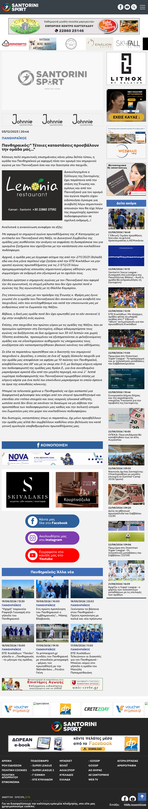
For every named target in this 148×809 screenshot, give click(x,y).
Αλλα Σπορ (67, 770)
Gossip (93, 765)
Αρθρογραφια (126, 765)
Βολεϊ (64, 765)
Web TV (93, 779)
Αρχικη (7, 761)
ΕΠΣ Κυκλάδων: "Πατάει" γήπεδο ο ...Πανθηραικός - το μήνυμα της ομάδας (18, 656)
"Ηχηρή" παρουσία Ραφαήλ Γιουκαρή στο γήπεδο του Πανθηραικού (16, 613)
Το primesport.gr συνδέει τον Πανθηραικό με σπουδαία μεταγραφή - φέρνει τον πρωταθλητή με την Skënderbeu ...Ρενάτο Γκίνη (52, 663)
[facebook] (120, 7)
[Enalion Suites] (64, 44)
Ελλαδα (65, 779)
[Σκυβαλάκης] (121, 44)
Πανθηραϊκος (14, 138)
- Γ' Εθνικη (38, 775)
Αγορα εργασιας (127, 761)
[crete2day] (63, 709)
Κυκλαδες (66, 775)
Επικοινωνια (10, 782)
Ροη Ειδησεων (11, 765)
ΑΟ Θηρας (95, 770)
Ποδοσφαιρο (40, 761)
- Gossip (94, 761)
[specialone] (8, 709)
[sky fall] (93, 44)
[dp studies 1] (32, 709)
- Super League (41, 765)
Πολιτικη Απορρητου (10, 776)
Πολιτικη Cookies (14, 770)
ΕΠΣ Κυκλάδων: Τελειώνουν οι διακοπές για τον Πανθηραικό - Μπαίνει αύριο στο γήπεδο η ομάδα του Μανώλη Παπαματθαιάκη (86, 663)
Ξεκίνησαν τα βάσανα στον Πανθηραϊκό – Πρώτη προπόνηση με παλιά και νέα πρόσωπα (86, 613)
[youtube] (127, 7)
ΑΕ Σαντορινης (98, 775)
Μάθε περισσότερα (135, 804)
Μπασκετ (66, 761)
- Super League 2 (42, 770)
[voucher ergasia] (95, 709)
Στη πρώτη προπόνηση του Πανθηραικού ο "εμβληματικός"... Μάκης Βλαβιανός (51, 613)
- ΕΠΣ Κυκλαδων (42, 779)
